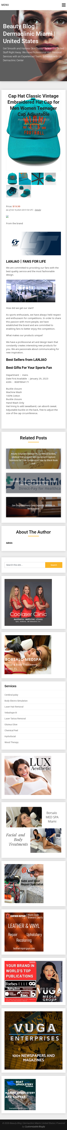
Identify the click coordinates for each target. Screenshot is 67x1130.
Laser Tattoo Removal (15, 718)
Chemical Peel (11, 730)
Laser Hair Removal (14, 706)
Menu (5, 4)
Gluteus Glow (11, 724)
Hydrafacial (10, 736)
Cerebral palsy (11, 695)
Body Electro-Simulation (16, 701)
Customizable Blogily (35, 1126)
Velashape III (11, 712)
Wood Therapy (12, 742)
